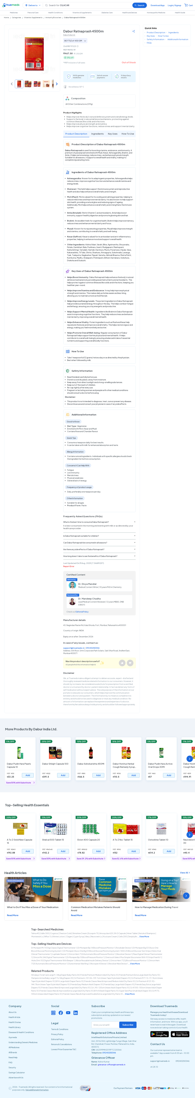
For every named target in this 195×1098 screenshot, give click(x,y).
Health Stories (15, 1022)
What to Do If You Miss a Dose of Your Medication (33, 907)
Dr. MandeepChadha (89, 598)
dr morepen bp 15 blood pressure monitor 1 (85, 957)
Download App (158, 5)
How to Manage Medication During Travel (156, 907)
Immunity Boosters (53, 18)
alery (87, 936)
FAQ (10, 1062)
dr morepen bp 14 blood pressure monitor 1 (96, 948)
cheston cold (65, 933)
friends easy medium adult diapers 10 (87, 984)
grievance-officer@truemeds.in (111, 1064)
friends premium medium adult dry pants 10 (99, 975)
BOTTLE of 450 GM (73, 40)
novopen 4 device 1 (99, 963)
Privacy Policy (57, 1034)
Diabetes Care (107, 13)
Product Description (76, 133)
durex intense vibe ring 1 (78, 963)
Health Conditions (55, 13)
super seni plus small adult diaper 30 (135, 991)
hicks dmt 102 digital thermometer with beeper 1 (52, 960)
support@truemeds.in (73, 648)
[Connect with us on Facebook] (61, 1013)
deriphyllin (132, 936)
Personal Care (33, 13)
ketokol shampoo (147, 933)
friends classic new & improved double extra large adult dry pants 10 (93, 994)
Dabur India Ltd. (69, 35)
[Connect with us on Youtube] (68, 1013)
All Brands (13, 1052)
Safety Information (155, 39)
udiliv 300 (44, 933)
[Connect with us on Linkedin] (75, 1013)
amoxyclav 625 (106, 933)
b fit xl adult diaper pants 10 (106, 991)
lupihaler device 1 (59, 954)
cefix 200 (122, 936)
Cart (191, 5)
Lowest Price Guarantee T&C (63, 1049)
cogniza (54, 933)
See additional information (37, 1090)
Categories (16, 18)
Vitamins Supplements (33, 18)
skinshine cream (79, 933)
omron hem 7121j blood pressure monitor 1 (129, 960)
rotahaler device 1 (124, 948)
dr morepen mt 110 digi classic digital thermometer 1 (54, 948)
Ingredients (97, 133)
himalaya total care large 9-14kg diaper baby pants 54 (55, 975)
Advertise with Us (16, 1077)
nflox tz (47, 936)
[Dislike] (130, 663)
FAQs (149, 43)
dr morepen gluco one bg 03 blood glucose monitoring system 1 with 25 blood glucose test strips (107, 951)
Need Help (13, 1057)
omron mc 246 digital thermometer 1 (49, 957)
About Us (12, 1012)
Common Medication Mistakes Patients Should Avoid (95, 909)
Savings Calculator (17, 1072)
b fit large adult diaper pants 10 (69, 981)
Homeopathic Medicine (156, 13)
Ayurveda (13, 1037)
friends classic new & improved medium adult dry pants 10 (109, 981)
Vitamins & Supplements (82, 13)
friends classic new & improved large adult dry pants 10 (65, 987)
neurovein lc (96, 936)
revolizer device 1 (124, 954)
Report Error (68, 566)
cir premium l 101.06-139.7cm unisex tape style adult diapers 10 (102, 978)
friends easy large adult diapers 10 (119, 984)
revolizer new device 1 (118, 963)
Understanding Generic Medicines (23, 1042)
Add (28, 775)
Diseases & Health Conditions (21, 1032)
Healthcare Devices (129, 13)
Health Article (14, 1017)
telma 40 (35, 933)
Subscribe (127, 1024)
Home (6, 18)
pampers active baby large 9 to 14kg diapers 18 (52, 978)
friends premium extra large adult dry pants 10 (139, 975)
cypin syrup (78, 936)
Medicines (14, 13)
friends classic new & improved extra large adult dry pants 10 (66, 991)
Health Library (15, 1027)
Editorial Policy (82, 611)
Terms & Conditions (59, 1029)
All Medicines (14, 1047)
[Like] (122, 663)
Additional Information (178, 39)
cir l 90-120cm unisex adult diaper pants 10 (110, 987)
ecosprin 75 (93, 933)
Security (12, 1067)
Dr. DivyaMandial (87, 584)
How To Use (128, 133)
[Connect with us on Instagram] (53, 1013)
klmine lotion (59, 936)
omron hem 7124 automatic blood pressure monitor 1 (91, 954)
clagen (69, 936)
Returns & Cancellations (61, 1044)
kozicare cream (110, 936)
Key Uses (113, 133)
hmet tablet (132, 933)
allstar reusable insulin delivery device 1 (92, 960)
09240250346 (92, 648)
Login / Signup (174, 5)
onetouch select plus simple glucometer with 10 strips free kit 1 (133, 957)
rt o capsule (120, 933)
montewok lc (37, 936)
